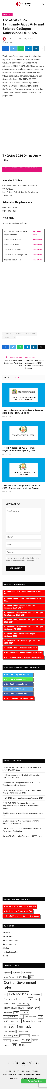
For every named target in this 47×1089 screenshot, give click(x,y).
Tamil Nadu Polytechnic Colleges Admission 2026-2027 (19, 607)
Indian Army (23, 1003)
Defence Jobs (18, 994)
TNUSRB (7, 1045)
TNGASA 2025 (30, 334)
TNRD (35, 1040)
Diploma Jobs (35, 994)
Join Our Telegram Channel (19, 675)
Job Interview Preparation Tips (19, 911)
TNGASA (18, 334)
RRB (39, 1021)
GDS (24, 999)
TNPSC (26, 1040)
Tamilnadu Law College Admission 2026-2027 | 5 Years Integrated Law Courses (21, 486)
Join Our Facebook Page (19, 684)
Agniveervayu (27, 973)
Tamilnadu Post (9, 1031)
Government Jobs (9, 944)
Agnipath (7, 973)
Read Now (37, 239)
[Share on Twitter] (13, 48)
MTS (12, 1021)
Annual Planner (9, 977)
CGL (5, 994)
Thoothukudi (24, 1036)
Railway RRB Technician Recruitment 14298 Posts (22, 836)
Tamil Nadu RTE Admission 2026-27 (21, 648)
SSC (11, 1026)
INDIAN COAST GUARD (14, 1008)
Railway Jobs (28, 1021)
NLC (18, 1021)
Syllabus (6, 948)
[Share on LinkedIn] (36, 48)
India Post (8, 1012)
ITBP (16, 1013)
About (16, 1071)
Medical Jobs (30, 1017)
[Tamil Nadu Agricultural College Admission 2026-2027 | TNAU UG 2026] (23, 395)
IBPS (37, 999)
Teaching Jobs (11, 1035)
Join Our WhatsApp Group (19, 679)
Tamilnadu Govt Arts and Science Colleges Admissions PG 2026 (23, 628)
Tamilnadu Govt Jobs (10, 952)
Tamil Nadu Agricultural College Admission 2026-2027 (23, 621)
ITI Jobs (24, 1012)
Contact (14, 1078)
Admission (7, 14)
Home (8, 1071)
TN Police (15, 1041)
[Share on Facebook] (5, 48)
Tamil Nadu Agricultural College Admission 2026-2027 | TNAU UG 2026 (22, 411)
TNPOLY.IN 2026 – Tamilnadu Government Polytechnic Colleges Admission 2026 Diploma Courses (21, 805)
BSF (31, 977)
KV (21, 1017)
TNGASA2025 (9, 337)
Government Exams (10, 940)
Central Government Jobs (20, 985)
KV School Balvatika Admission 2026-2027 (24, 657)
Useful (5, 956)
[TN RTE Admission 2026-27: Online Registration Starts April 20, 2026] (23, 433)
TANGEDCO (22, 1031)
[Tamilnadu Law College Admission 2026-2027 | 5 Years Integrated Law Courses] (23, 470)
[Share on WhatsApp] (20, 48)
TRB (14, 1045)
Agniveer (16, 973)
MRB (6, 1021)
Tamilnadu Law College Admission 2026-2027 (22, 593)
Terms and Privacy (28, 1078)
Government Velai (16, 39)
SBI (5, 1027)
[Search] (43, 4)
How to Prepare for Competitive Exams (22, 916)
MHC (40, 1017)
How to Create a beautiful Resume (21, 906)
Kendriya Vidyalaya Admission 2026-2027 (24, 653)
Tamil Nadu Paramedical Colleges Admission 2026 (19, 635)
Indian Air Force (9, 1004)
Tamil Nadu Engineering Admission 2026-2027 (23, 600)
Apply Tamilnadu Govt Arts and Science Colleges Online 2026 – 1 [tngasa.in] (22, 169)
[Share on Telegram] (28, 48)
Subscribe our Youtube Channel (19, 698)
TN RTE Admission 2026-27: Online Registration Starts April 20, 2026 (18, 449)
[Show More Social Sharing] (42, 48)
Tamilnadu (8, 334)
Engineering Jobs (12, 999)
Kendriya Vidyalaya (10, 1017)
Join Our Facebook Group (19, 694)
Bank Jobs (22, 977)
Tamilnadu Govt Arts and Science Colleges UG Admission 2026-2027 (23, 614)
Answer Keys (8, 936)
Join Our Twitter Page (19, 689)
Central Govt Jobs (29, 1071)
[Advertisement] (23, 125)
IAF (30, 999)
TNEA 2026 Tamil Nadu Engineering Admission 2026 (12, 363)
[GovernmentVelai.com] (23, 4)
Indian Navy (33, 1008)
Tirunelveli (35, 1036)
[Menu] (4, 4)
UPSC (22, 1045)
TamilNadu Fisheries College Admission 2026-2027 (22, 642)
